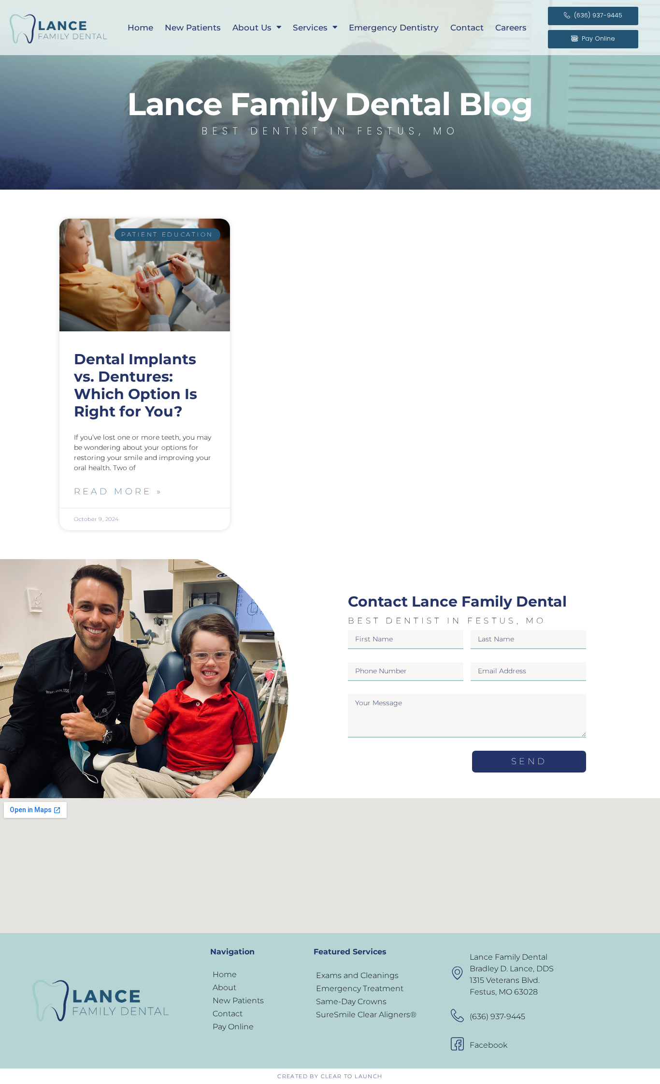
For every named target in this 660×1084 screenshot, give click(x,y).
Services (310, 27)
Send (528, 761)
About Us (252, 27)
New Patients (193, 27)
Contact (467, 27)
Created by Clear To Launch (329, 1076)
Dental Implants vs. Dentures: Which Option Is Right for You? (135, 385)
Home (140, 27)
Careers (511, 27)
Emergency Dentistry (394, 27)
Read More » (118, 491)
